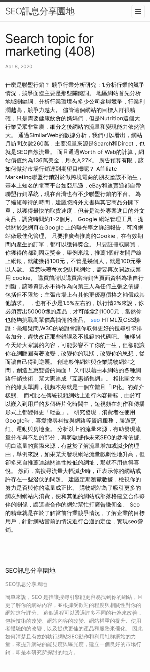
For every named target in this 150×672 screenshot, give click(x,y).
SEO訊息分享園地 (39, 11)
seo (95, 319)
